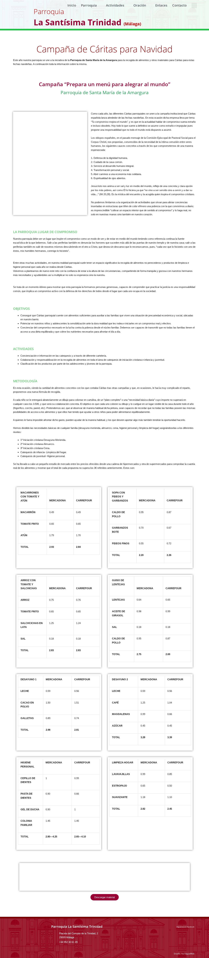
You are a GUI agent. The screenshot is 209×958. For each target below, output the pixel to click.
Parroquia (89, 5)
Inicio (71, 5)
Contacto (179, 5)
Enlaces (161, 5)
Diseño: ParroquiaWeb (184, 953)
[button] (194, 5)
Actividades (115, 5)
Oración (139, 5)
